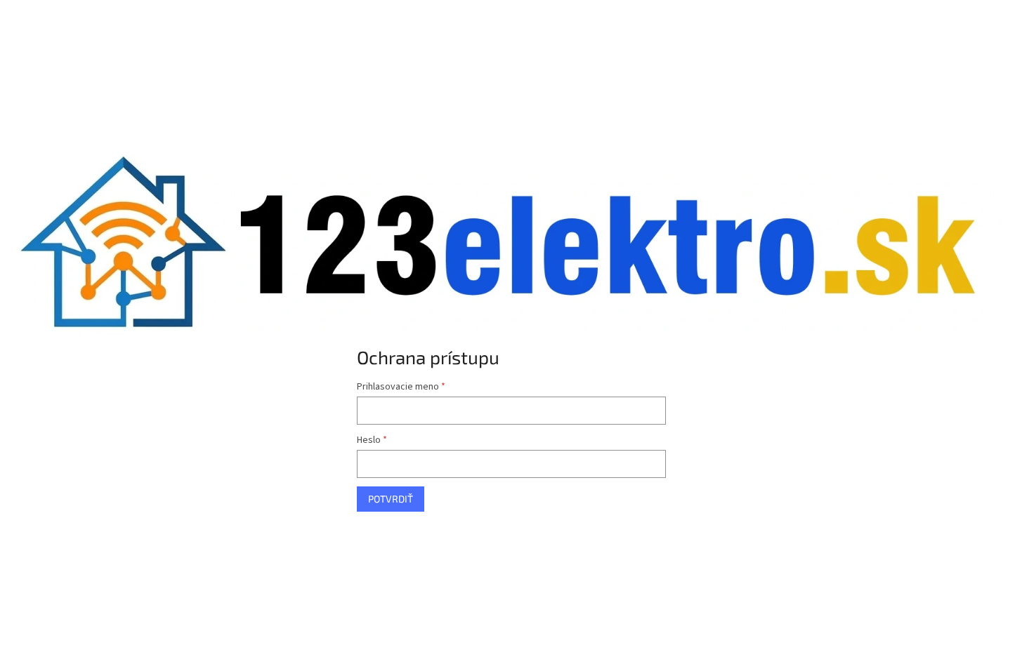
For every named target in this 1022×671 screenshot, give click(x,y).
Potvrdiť (390, 499)
